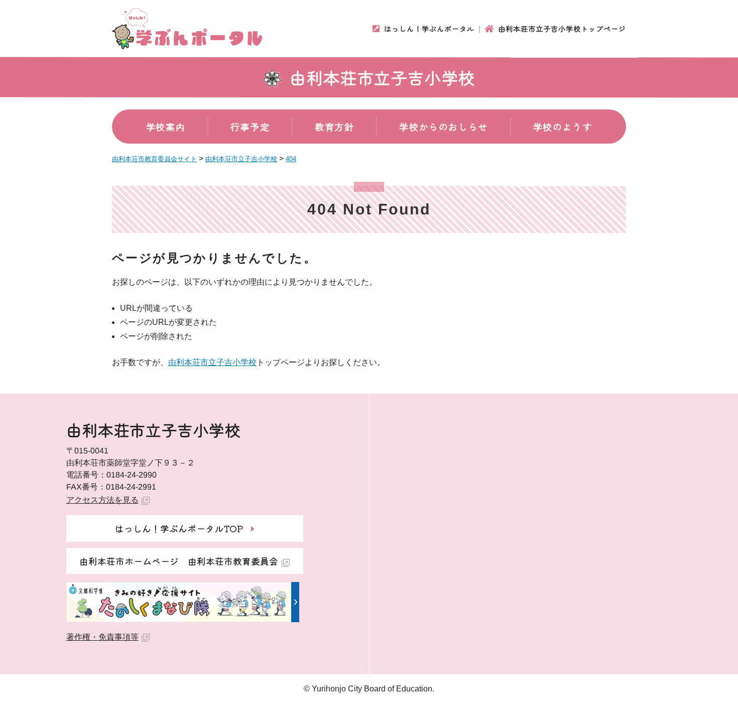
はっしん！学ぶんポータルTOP (179, 528)
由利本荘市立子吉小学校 (382, 77)
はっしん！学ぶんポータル (429, 29)
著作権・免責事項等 (102, 637)
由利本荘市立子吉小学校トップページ (562, 29)
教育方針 (334, 126)
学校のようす (562, 126)
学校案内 (165, 126)
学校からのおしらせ (443, 126)
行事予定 (250, 126)
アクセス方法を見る (102, 500)
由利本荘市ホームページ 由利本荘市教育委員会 (178, 560)
